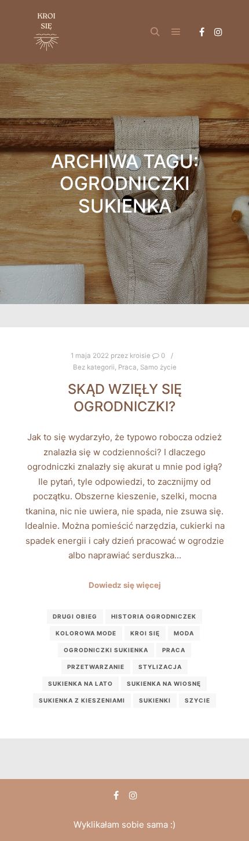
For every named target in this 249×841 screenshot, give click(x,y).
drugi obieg (75, 616)
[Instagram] (218, 31)
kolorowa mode (86, 633)
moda (184, 633)
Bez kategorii (94, 367)
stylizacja (160, 666)
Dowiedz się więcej (125, 585)
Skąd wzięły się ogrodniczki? (125, 398)
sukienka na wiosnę (164, 683)
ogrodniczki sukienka (106, 649)
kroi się (145, 633)
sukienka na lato (80, 683)
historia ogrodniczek (153, 616)
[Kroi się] (46, 32)
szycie (197, 700)
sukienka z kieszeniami (82, 700)
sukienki (155, 700)
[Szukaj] (155, 31)
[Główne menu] (176, 31)
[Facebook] (201, 31)
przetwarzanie (95, 666)
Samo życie (158, 367)
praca (173, 649)
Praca (127, 367)
